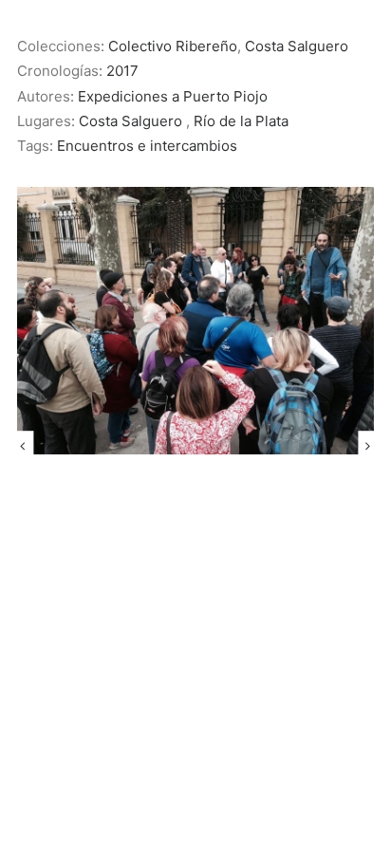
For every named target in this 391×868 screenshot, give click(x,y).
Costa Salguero (296, 46)
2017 (122, 71)
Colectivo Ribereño (172, 46)
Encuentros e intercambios (147, 146)
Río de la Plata (241, 121)
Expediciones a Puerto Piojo (173, 96)
